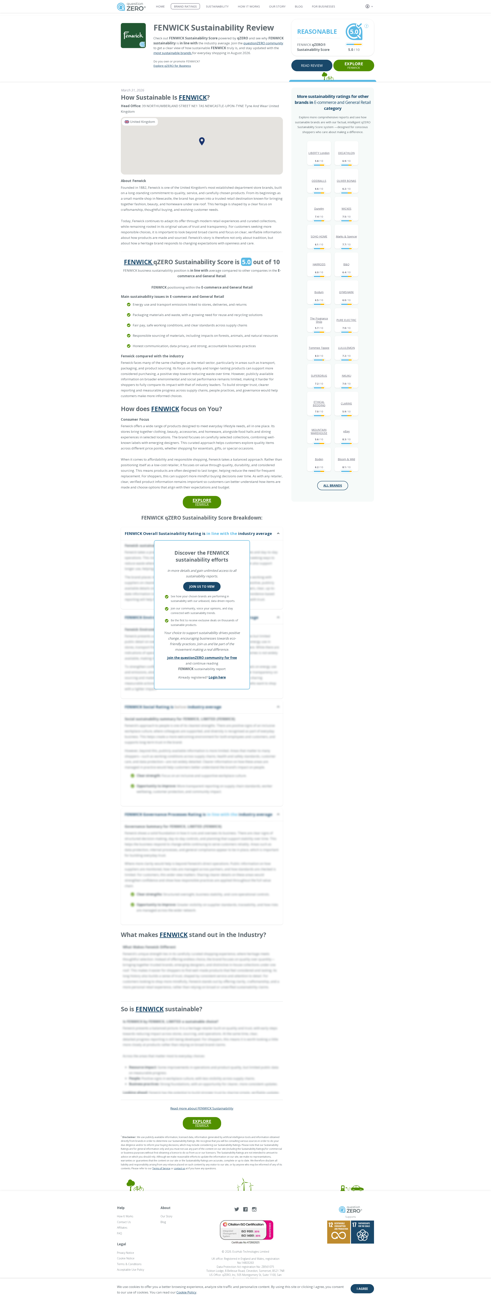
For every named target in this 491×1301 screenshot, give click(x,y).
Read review (312, 65)
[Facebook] (245, 1209)
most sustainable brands (172, 53)
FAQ (119, 1233)
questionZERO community (263, 43)
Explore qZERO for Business (172, 66)
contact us (179, 1168)
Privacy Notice (125, 1253)
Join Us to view (201, 586)
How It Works (249, 6)
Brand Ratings (185, 6)
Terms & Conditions (129, 1264)
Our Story (277, 6)
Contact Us (124, 1222)
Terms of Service (161, 1168)
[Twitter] (237, 1209)
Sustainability (217, 6)
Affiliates (122, 1227)
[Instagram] (254, 1209)
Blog (299, 6)
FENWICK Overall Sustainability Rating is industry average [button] (198, 533)
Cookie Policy (186, 1292)
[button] (369, 6)
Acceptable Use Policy (130, 1269)
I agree (362, 1289)
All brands (332, 485)
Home (160, 6)
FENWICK (353, 65)
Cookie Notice (125, 1258)
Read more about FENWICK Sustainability (201, 1108)
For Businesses (323, 6)
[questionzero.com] (131, 6)
